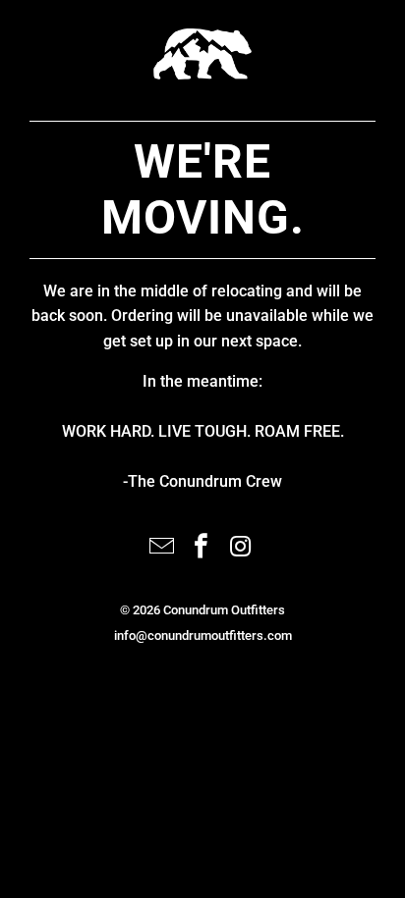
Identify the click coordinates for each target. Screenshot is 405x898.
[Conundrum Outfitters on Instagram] (241, 548)
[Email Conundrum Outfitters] (162, 548)
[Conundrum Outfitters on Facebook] (201, 548)
